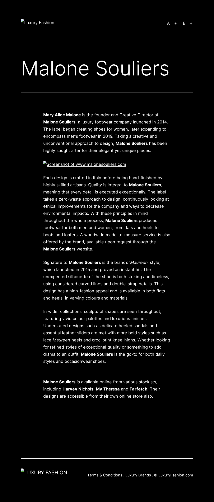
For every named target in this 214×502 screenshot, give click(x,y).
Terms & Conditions (104, 475)
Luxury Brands (138, 475)
